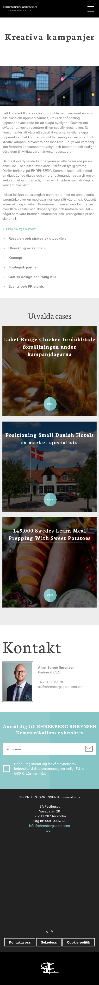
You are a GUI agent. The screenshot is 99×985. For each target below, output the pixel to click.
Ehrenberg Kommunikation (20, 8)
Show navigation (91, 9)
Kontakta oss (20, 942)
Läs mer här (35, 773)
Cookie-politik (78, 942)
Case (50, 402)
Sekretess (49, 942)
